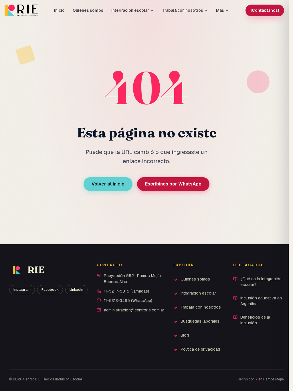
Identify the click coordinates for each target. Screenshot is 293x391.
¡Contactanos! (265, 10)
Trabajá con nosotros (182, 10)
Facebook (50, 289)
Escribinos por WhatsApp (173, 184)
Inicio (59, 10)
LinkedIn (76, 289)
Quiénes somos (88, 10)
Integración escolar (130, 10)
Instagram (22, 289)
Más (220, 10)
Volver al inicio (108, 184)
